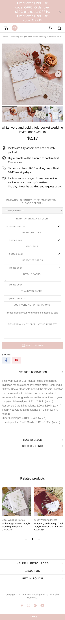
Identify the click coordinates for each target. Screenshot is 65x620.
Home (5, 37)
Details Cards (31, 274)
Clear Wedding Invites (15, 28)
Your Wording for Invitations (32, 305)
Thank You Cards (31, 291)
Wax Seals (32, 246)
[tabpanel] (16, 512)
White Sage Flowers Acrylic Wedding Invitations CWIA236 (16, 526)
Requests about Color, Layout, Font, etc (32, 324)
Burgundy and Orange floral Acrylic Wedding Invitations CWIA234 (48, 526)
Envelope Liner (31, 232)
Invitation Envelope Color (32, 218)
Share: (6, 354)
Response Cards (32, 260)
